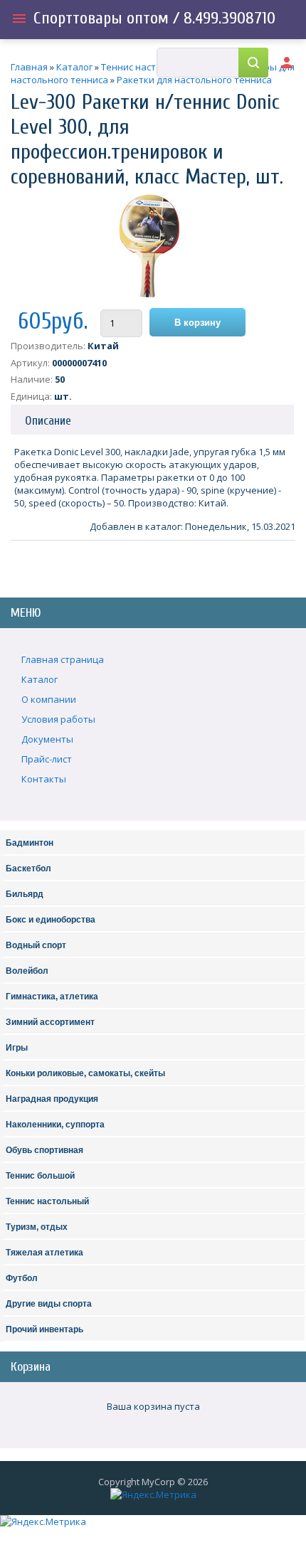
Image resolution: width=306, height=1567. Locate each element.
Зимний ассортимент (50, 1022)
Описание (48, 420)
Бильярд (24, 894)
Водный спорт (36, 945)
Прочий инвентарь (44, 1329)
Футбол (22, 1278)
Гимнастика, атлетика (52, 997)
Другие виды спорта (49, 1304)
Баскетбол (28, 868)
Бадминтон (29, 843)
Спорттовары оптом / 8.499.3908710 (154, 18)
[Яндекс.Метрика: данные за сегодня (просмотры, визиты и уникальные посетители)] (153, 1494)
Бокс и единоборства (50, 920)
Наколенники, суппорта (55, 1125)
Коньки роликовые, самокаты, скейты (85, 1073)
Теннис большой (40, 1176)
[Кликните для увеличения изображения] (149, 246)
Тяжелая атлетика (44, 1253)
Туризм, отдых (37, 1227)
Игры (17, 1048)
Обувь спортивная (44, 1150)
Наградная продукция (52, 1099)
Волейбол (27, 971)
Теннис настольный (47, 1201)
